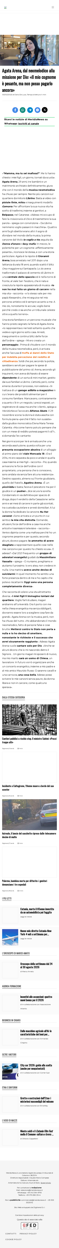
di (21, 972)
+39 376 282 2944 (33, 1195)
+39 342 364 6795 (34, 1192)
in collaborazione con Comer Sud (35, 1073)
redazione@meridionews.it (32, 1190)
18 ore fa (11, 891)
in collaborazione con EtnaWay (35, 1106)
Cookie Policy (13, 1239)
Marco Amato (28, 971)
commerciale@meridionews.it (33, 1200)
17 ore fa (11, 843)
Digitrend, (5, 748)
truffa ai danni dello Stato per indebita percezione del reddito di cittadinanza (28, 357)
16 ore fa (11, 796)
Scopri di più (46, 1183)
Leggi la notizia (26, 917)
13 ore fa (11, 748)
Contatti (10, 1233)
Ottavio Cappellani (30, 1139)
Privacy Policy (28, 1233)
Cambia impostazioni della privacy (29, 1215)
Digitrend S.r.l (39, 1207)
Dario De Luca (20, 94)
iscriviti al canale (28, 123)
